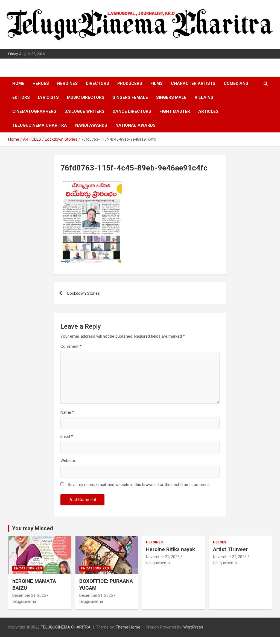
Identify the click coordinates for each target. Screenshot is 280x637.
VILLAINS (204, 97)
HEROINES (67, 83)
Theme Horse (128, 627)
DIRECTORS (97, 83)
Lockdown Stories (83, 293)
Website (67, 460)
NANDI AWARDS (91, 125)
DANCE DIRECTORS (132, 111)
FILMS (156, 83)
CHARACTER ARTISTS (193, 83)
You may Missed (32, 528)
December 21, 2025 (29, 595)
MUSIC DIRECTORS (85, 97)
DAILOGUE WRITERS (84, 111)
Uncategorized (28, 568)
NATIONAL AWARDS (135, 125)
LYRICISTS (48, 97)
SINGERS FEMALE (130, 97)
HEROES (41, 83)
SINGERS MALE (171, 97)
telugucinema (24, 601)
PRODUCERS (129, 83)
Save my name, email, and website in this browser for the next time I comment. (139, 484)
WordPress (193, 627)
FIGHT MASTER (174, 111)
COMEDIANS (236, 83)
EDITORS (21, 97)
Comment (70, 346)
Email (66, 436)
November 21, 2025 (163, 557)
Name (67, 412)
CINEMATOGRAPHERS (34, 111)
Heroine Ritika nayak (170, 549)
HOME (18, 83)
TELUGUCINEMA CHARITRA (39, 125)
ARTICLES (208, 111)
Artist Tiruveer (230, 549)
